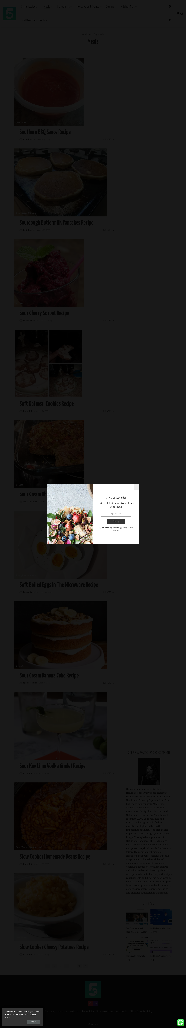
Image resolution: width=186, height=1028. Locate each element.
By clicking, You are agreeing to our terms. (117, 529)
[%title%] (136, 487)
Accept (33, 1022)
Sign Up (116, 521)
